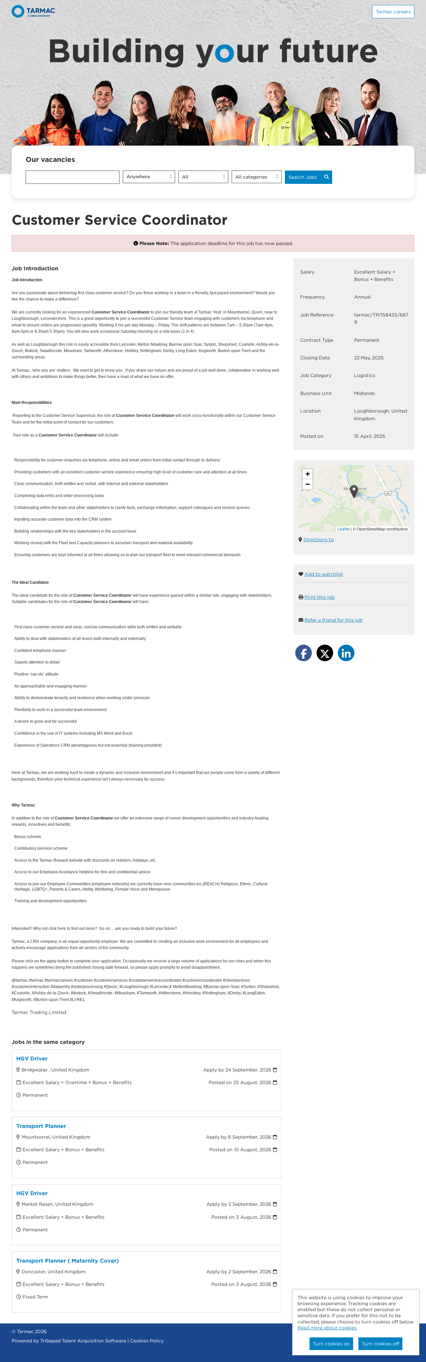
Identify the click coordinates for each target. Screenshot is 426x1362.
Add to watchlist (324, 574)
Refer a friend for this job (333, 620)
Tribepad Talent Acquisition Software (83, 1341)
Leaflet (343, 529)
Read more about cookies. (327, 1328)
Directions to (319, 540)
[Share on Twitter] (325, 653)
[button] (354, 491)
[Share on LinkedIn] (346, 653)
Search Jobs (303, 177)
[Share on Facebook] (303, 653)
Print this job (319, 597)
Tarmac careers (393, 12)
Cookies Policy (147, 1341)
